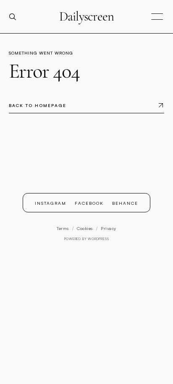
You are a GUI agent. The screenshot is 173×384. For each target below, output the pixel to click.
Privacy (108, 228)
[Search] (16, 17)
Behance (125, 203)
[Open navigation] (157, 17)
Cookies (85, 228)
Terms (63, 228)
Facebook (89, 203)
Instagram (50, 203)
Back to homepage (37, 105)
